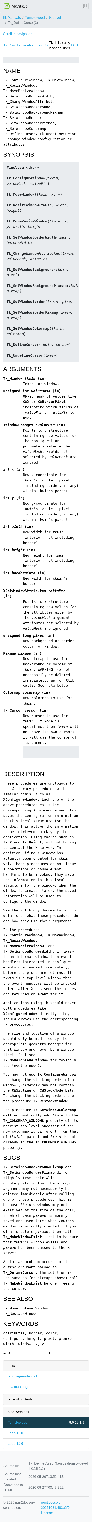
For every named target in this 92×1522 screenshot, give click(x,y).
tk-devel (55, 17)
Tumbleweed (35, 17)
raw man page (18, 1387)
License (47, 1513)
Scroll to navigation (17, 34)
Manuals (14, 17)
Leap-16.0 (15, 1433)
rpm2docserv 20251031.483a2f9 (55, 1505)
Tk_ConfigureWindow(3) (25, 45)
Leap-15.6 (15, 1443)
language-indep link (23, 1376)
